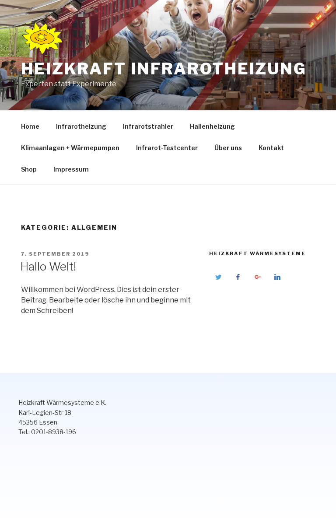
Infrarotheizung (81, 126)
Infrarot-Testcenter (167, 147)
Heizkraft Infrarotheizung (164, 68)
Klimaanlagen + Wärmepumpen (70, 147)
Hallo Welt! (48, 266)
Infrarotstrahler (148, 126)
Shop (29, 169)
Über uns (228, 147)
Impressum (71, 169)
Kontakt (271, 147)
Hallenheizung (212, 126)
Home (30, 126)
